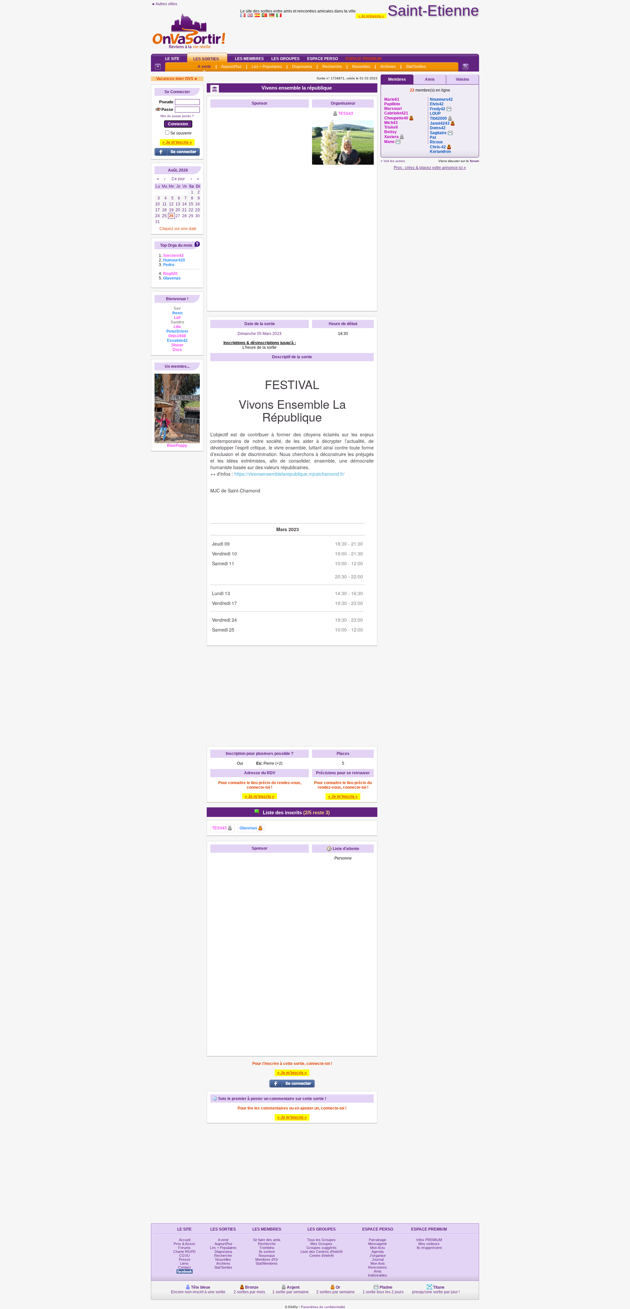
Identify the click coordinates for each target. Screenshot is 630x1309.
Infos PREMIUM (429, 1240)
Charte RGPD (184, 1252)
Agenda (377, 1252)
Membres (397, 79)
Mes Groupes (321, 1244)
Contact (184, 1267)
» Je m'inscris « (371, 16)
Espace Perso (322, 58)
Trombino (266, 1248)
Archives (388, 66)
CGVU (184, 1255)
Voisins (462, 79)
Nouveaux (267, 1255)
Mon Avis (377, 1263)
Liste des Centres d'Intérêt (322, 1252)
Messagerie (377, 1244)
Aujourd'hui (231, 66)
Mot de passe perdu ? (177, 116)
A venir (204, 66)
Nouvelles (361, 66)
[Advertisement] (359, 34)
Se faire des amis (267, 1240)
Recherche (332, 66)
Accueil (184, 1240)
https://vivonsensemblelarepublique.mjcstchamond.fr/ (289, 473)
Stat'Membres (267, 1263)
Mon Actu (377, 1248)
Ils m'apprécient (429, 1248)
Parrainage (377, 1240)
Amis (430, 79)
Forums (184, 1248)
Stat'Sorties (416, 66)
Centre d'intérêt (321, 1255)
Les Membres (249, 58)
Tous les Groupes (321, 1240)
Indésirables (377, 1275)
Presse (184, 1259)
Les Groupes (285, 58)
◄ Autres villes (164, 4)
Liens (184, 1263)
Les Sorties (206, 59)
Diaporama (302, 66)
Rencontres (377, 1267)
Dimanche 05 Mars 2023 (260, 333)
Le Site (172, 58)
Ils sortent (267, 1252)
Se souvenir (181, 133)
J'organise (377, 1255)
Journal (378, 1259)
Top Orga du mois (176, 245)
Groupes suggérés (321, 1248)
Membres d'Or (266, 1259)
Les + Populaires (267, 66)
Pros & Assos (184, 1244)
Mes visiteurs (429, 1244)
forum (474, 161)
